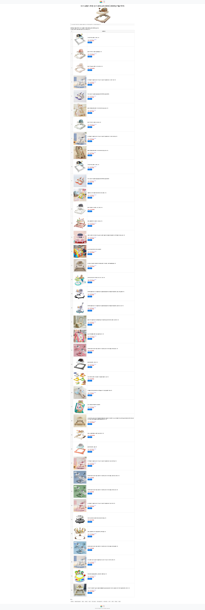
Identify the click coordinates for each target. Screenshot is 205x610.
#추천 (112, 601)
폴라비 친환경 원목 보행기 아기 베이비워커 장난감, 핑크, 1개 (98, 108)
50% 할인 (94, 505)
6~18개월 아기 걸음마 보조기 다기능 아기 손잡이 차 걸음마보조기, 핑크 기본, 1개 (101, 503)
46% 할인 (94, 138)
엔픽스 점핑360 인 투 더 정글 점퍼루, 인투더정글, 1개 (97, 531)
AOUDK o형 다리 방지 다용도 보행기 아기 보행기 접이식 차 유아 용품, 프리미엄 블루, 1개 (103, 546)
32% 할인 (95, 39)
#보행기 (86, 601)
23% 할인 (95, 223)
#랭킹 (83, 601)
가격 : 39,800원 (91, 83)
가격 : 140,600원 (91, 224)
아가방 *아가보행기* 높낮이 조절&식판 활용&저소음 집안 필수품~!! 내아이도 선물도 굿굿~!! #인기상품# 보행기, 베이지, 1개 (109, 588)
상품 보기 (89, 42)
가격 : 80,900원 (91, 40)
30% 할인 (94, 237)
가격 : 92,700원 (91, 520)
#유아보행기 (105, 601)
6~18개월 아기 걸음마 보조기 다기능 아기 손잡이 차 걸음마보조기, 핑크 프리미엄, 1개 (102, 460)
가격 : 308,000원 (91, 435)
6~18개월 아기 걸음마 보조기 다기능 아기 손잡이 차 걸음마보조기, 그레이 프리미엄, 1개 (102, 136)
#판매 (119, 601)
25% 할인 (94, 392)
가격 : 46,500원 (91, 308)
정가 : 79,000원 (90, 110)
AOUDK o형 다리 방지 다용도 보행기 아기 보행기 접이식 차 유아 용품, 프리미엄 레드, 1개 (103, 348)
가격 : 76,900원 (91, 322)
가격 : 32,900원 (91, 562)
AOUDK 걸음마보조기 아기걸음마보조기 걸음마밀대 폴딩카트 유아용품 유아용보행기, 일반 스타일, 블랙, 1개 (106, 291)
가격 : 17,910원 (91, 393)
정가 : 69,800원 (90, 180)
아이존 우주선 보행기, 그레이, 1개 (93, 37)
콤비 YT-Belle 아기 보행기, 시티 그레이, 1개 (95, 207)
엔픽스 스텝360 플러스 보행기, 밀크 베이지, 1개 (96, 433)
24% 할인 (94, 180)
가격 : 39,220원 (91, 577)
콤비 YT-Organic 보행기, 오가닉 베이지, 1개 (95, 66)
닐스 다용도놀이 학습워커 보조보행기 (94, 404)
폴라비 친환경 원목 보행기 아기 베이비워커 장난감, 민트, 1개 (98, 150)
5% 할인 (95, 590)
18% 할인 (95, 364)
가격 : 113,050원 (91, 534)
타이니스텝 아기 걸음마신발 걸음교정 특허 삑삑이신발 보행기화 (98, 93)
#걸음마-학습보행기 (78, 601)
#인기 (109, 601)
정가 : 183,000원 (90, 223)
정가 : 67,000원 (90, 307)
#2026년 (72, 601)
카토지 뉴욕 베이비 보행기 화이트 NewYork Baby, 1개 (97, 517)
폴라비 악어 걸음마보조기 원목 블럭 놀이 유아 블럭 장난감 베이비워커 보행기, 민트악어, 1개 (103, 319)
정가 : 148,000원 (90, 251)
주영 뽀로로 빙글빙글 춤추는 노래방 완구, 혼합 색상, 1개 (97, 573)
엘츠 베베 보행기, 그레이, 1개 (93, 362)
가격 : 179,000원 (91, 54)
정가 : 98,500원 (90, 406)
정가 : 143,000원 (90, 533)
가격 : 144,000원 (91, 422)
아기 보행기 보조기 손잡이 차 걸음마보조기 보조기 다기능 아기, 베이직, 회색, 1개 (101, 559)
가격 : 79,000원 (91, 378)
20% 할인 (95, 251)
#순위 (90, 601)
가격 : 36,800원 (91, 238)
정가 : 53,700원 (90, 561)
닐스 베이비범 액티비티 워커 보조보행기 (94, 249)
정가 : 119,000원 (90, 364)
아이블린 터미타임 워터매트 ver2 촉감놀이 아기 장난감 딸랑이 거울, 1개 (100, 390)
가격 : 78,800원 (91, 407)
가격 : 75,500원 (91, 477)
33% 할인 (95, 53)
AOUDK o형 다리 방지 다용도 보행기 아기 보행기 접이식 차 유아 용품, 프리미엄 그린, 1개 (103, 489)
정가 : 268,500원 (90, 53)
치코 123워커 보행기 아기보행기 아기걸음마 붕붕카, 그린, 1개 (98, 376)
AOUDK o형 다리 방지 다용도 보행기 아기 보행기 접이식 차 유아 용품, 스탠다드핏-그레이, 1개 (103, 475)
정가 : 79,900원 (90, 81)
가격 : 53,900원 (91, 139)
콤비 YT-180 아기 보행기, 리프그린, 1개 (94, 122)
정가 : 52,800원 (90, 237)
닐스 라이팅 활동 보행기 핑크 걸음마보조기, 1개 (96, 333)
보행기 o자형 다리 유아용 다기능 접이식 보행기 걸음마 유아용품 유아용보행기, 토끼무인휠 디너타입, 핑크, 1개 (106, 235)
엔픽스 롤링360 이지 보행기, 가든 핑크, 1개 (95, 221)
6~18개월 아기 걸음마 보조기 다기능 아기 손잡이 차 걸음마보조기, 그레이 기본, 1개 (102, 79)
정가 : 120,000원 (90, 39)
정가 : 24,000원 (90, 392)
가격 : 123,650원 (91, 280)
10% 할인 (95, 265)
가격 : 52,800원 (91, 97)
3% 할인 (95, 421)
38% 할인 (95, 194)
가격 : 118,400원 (91, 252)
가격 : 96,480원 (91, 365)
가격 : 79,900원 (91, 195)
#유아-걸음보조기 (99, 601)
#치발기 (116, 601)
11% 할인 (94, 110)
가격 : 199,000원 (91, 68)
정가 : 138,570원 (90, 279)
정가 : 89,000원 (90, 321)
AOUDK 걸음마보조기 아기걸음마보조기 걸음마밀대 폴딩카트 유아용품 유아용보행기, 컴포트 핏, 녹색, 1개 (105, 305)
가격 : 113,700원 (91, 337)
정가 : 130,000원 (90, 194)
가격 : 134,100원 (91, 266)
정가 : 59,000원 (90, 293)
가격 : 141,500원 (91, 591)
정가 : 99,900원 (90, 138)
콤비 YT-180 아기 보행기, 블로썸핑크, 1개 (95, 51)
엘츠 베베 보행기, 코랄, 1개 (92, 446)
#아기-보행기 (94, 601)
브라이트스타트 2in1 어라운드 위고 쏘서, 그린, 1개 (96, 277)
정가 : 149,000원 (90, 265)
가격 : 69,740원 (91, 111)
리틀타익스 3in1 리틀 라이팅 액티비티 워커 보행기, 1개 (97, 192)
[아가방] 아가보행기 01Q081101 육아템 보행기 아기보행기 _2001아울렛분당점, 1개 (102, 263)
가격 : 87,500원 (91, 350)
